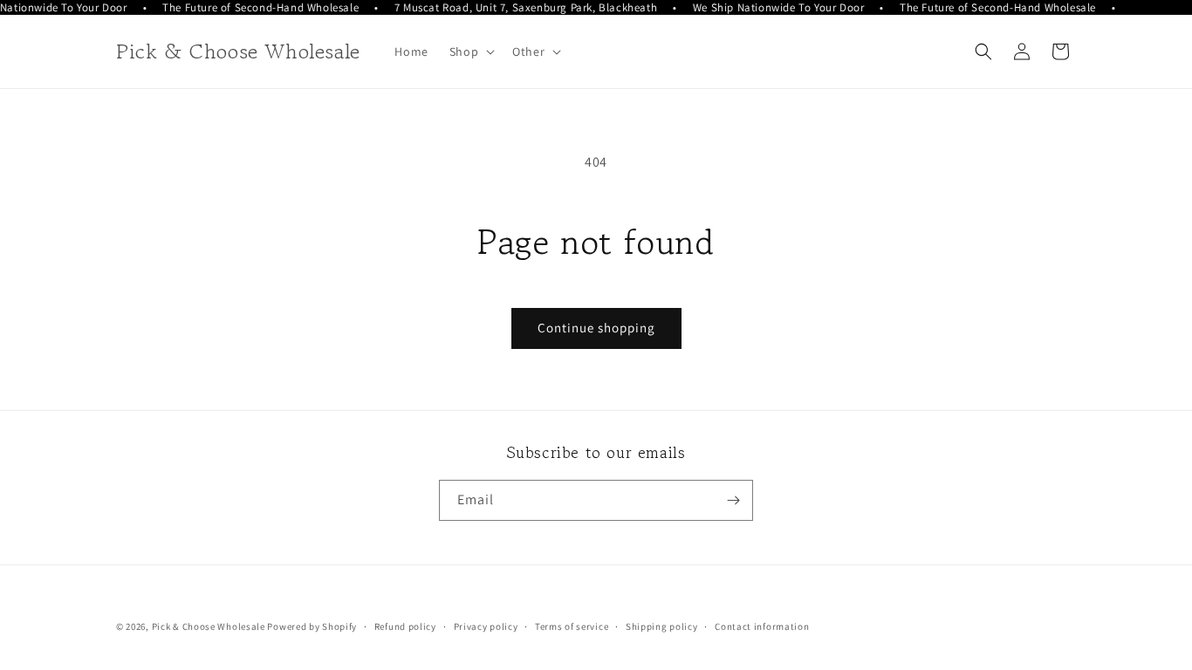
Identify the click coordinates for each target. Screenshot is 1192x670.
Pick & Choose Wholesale (208, 626)
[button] (470, 51)
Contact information (762, 626)
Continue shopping (596, 327)
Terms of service (571, 626)
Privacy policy (486, 626)
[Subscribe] (733, 500)
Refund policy (405, 626)
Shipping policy (662, 626)
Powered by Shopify (312, 626)
